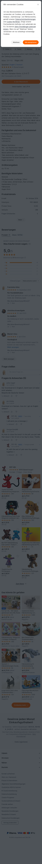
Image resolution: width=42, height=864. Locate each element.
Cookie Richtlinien (13, 22)
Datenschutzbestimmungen (25, 19)
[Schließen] (38, 4)
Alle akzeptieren (30, 42)
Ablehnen (16, 42)
